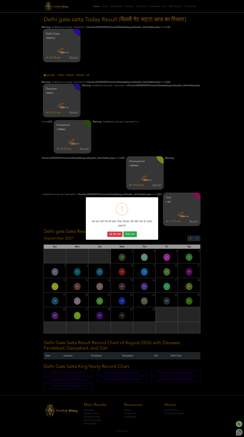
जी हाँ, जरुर (130, 234)
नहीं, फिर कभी (115, 234)
